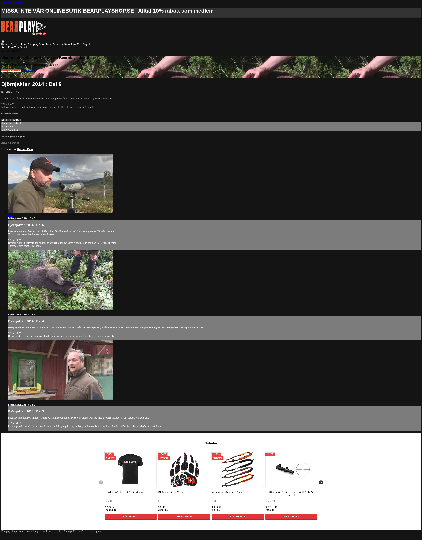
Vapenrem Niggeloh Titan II (228, 492)
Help (36, 531)
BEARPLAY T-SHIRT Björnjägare (124, 492)
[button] (3, 41)
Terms (42, 531)
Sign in (87, 44)
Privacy (50, 531)
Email (18, 120)
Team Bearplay (54, 44)
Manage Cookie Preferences (79, 531)
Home (23, 44)
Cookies (59, 531)
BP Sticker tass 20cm (170, 492)
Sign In (24, 47)
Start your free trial (11, 70)
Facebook (6, 120)
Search (15, 44)
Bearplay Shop (36, 44)
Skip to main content (12, 2)
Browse (6, 44)
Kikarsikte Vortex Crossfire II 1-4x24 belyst (291, 493)
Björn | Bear (7, 92)
